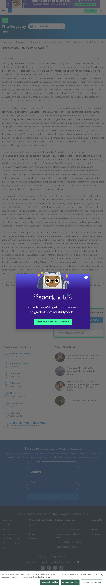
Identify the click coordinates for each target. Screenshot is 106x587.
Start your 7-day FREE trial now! (53, 321)
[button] (86, 277)
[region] (53, 579)
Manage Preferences (92, 582)
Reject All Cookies (70, 582)
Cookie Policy (44, 577)
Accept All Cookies (49, 582)
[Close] (102, 575)
